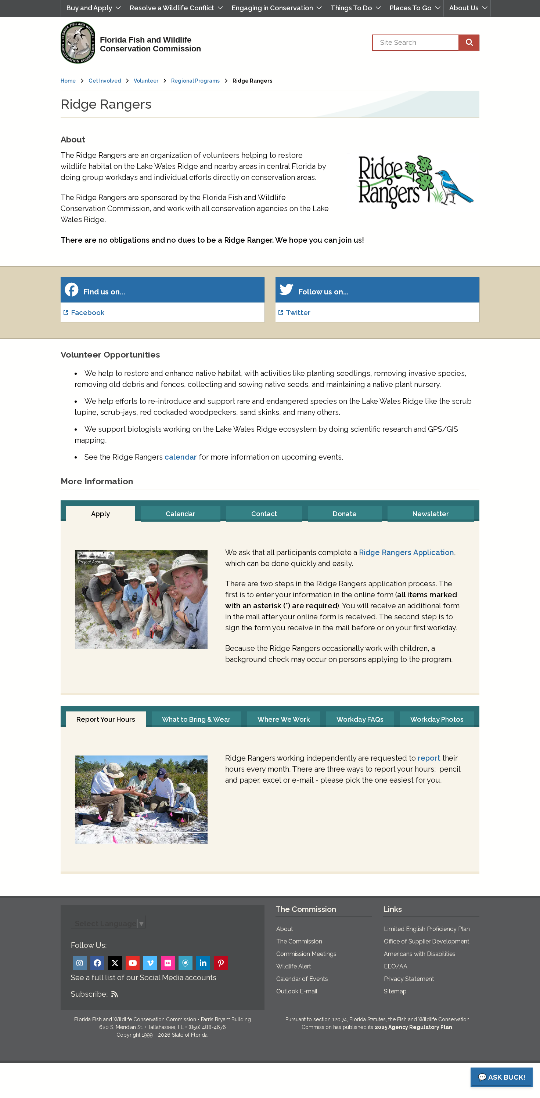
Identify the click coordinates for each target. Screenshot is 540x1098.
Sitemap (395, 991)
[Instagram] (80, 963)
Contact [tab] (264, 514)
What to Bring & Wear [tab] (196, 719)
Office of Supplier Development (426, 941)
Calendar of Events (302, 978)
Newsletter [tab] (431, 514)
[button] (92, 8)
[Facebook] (97, 963)
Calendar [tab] (180, 514)
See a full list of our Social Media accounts (143, 977)
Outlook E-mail (296, 991)
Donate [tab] (345, 514)
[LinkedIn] (203, 963)
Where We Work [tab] (284, 719)
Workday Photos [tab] (437, 719)
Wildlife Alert (293, 966)
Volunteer (146, 81)
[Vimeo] (150, 963)
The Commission (299, 941)
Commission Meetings (306, 953)
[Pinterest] (221, 963)
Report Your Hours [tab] (105, 719)
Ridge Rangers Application (406, 552)
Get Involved (105, 81)
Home (68, 81)
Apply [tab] (100, 514)
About (284, 928)
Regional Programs (195, 81)
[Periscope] (185, 963)
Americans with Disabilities (420, 953)
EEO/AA (395, 966)
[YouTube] (133, 963)
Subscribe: (89, 994)
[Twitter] (115, 963)
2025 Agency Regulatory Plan (413, 1027)
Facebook (87, 312)
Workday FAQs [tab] (360, 719)
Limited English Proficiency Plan (427, 928)
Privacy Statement (409, 978)
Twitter (298, 312)
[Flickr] (168, 963)
